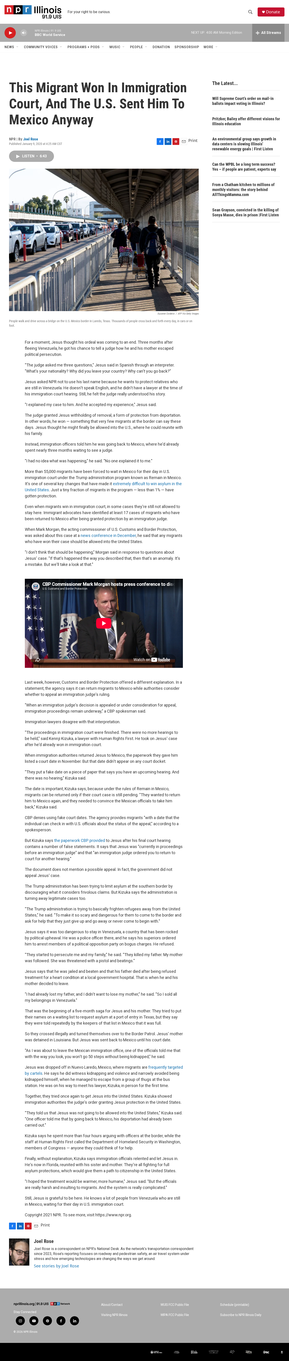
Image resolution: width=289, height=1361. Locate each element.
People (136, 47)
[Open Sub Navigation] (17, 47)
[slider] (31, 32)
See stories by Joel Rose (56, 1266)
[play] (10, 32)
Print (193, 140)
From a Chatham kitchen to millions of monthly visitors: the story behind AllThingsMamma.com (243, 189)
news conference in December (108, 535)
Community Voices (41, 47)
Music (115, 47)
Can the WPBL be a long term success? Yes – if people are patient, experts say (244, 167)
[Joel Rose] (19, 1252)
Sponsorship (187, 47)
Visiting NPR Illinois (114, 1315)
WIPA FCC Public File (175, 1315)
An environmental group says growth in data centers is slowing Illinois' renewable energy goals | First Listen (244, 144)
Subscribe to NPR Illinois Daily (240, 1315)
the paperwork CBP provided (79, 840)
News (9, 47)
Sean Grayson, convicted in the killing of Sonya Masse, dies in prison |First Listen (245, 212)
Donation (161, 47)
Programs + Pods (84, 47)
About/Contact (112, 1305)
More (208, 47)
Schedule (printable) (234, 1305)
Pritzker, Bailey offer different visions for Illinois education (246, 121)
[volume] (24, 33)
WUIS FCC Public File (175, 1305)
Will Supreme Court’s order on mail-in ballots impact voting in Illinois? (243, 101)
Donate (273, 11)
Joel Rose (30, 139)
